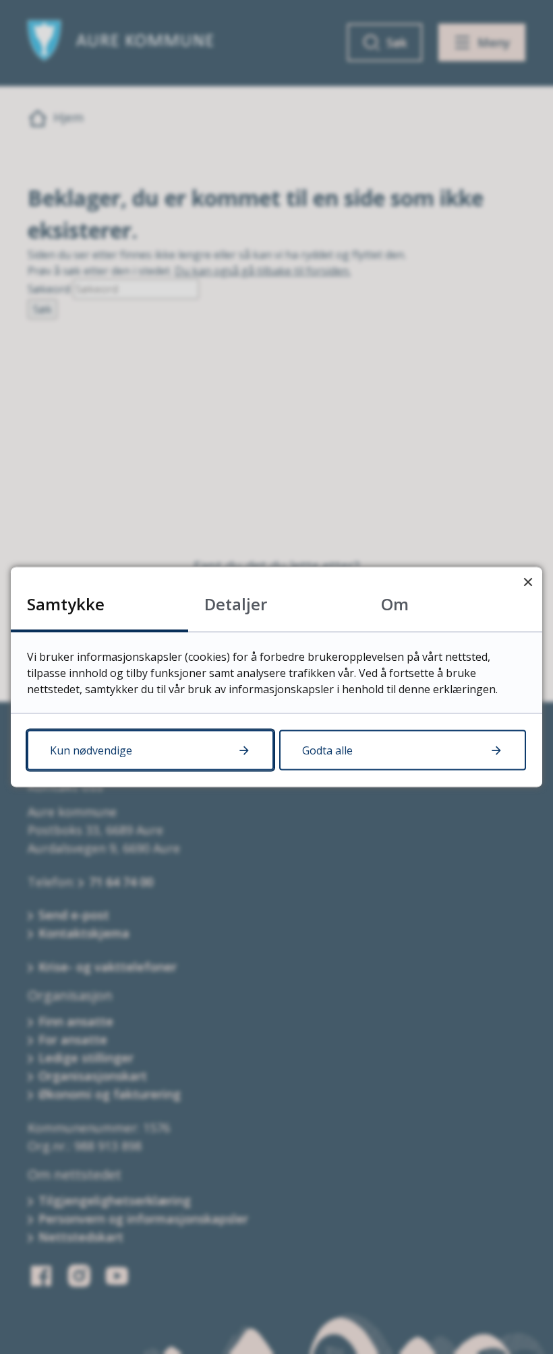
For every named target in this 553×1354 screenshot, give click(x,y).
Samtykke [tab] (66, 604)
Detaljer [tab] (235, 604)
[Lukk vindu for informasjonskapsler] (527, 581)
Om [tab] (395, 604)
